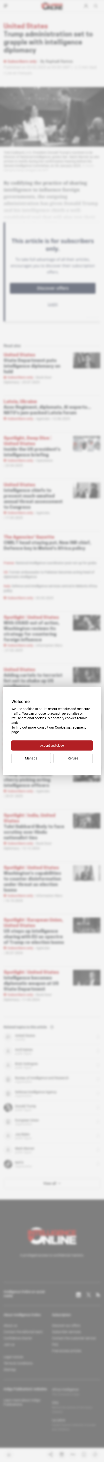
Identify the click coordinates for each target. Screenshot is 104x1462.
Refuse (73, 758)
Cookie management (70, 727)
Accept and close (52, 745)
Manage (31, 758)
